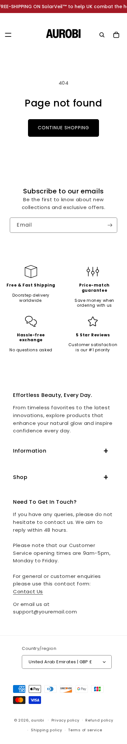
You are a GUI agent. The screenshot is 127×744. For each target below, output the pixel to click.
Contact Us (28, 591)
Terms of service (85, 730)
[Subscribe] (110, 225)
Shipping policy (46, 730)
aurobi (37, 720)
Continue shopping (63, 127)
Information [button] (30, 451)
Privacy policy (65, 720)
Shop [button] (20, 477)
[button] (8, 35)
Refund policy (99, 720)
